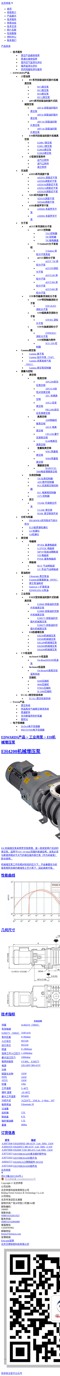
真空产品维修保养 (30, 55)
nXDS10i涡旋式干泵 (47, 184)
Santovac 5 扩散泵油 (39, 587)
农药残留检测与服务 (31, 69)
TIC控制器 (50, 237)
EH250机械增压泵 (46, 635)
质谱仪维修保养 (29, 59)
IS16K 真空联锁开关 (47, 513)
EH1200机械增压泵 (47, 642)
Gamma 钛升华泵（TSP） (42, 357)
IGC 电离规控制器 (46, 492)
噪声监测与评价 (29, 66)
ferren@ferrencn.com (11, 1234)
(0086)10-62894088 (10, 1221)
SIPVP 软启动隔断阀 (47, 552)
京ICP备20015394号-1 (12, 1176)
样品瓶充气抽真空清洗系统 (35, 709)
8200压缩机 (43, 681)
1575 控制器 (43, 496)
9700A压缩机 (44, 688)
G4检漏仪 (34, 534)
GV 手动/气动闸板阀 (47, 569)
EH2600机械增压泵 (47, 646)
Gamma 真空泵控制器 (40, 368)
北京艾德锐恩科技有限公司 (15, 1244)
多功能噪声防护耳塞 (31, 716)
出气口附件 (43, 160)
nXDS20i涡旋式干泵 (47, 191)
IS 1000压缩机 (44, 691)
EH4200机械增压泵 (47, 649)
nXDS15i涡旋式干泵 (47, 188)
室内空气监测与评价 (31, 62)
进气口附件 (43, 163)
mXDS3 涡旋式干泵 (47, 177)
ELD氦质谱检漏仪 (38, 527)
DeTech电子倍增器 (30, 726)
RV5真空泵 (43, 87)
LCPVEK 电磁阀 (45, 548)
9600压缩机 (43, 684)
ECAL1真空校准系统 (40, 698)
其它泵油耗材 (36, 583)
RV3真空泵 (43, 90)
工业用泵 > (38, 737)
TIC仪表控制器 (45, 478)
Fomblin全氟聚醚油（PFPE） (44, 580)
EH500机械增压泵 (46, 639)
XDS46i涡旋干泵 (45, 202)
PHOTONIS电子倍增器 (32, 730)
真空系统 (25, 705)
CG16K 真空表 (44, 510)
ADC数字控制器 (45, 482)
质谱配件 (25, 712)
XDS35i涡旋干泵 (45, 198)
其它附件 (42, 167)
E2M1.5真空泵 (44, 146)
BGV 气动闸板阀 (46, 566)
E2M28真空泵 (44, 153)
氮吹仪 (24, 719)
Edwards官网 (7, 1240)
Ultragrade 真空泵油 (39, 576)
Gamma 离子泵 (36, 354)
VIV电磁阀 (42, 555)
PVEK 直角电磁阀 (46, 559)
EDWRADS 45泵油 (38, 590)
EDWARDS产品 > (15, 737)
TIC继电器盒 (52, 240)
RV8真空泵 (43, 94)
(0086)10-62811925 (10, 1215)
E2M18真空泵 (44, 149)
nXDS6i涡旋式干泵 (47, 181)
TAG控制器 (51, 233)
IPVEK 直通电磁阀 (47, 545)
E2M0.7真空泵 (44, 142)
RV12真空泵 (43, 97)
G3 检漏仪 (34, 531)
